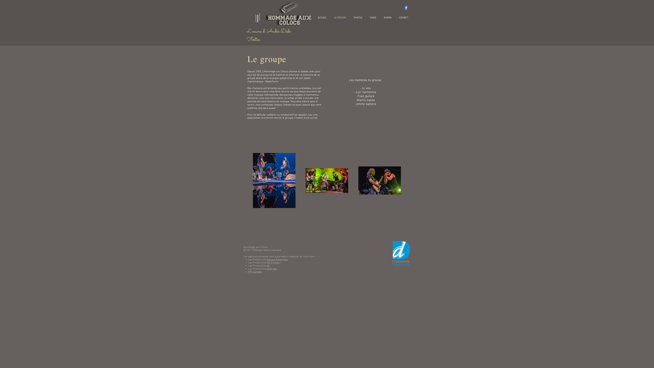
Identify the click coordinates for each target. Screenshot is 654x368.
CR (268, 265)
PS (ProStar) (274, 262)
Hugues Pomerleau (277, 259)
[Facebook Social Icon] (405, 7)
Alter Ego (272, 268)
